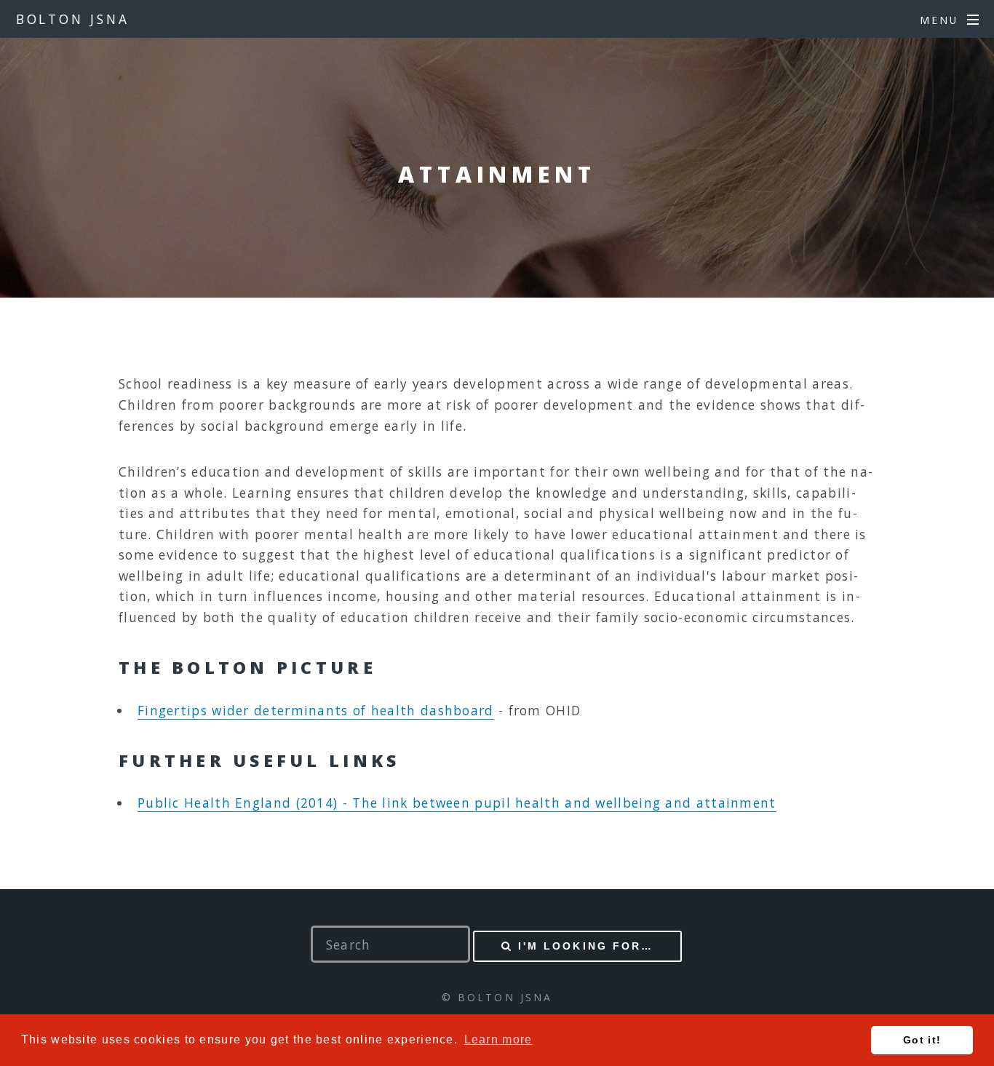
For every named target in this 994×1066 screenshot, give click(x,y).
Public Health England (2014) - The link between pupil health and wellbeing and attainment (457, 802)
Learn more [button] (498, 1039)
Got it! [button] (922, 1040)
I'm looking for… (586, 946)
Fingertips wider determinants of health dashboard (316, 710)
